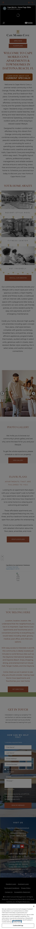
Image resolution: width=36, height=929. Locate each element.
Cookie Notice (17, 921)
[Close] (34, 906)
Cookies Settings (18, 925)
